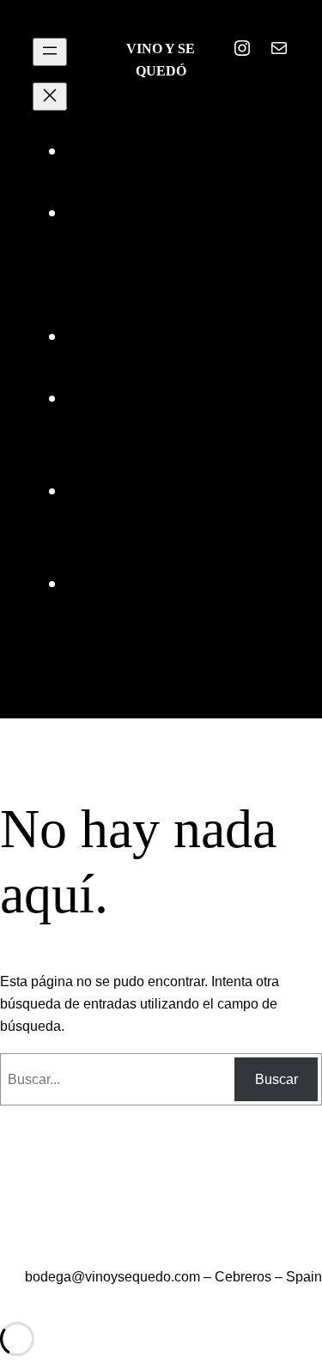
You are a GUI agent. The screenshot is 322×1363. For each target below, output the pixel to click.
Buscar (276, 1079)
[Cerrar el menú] (50, 96)
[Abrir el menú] (50, 52)
